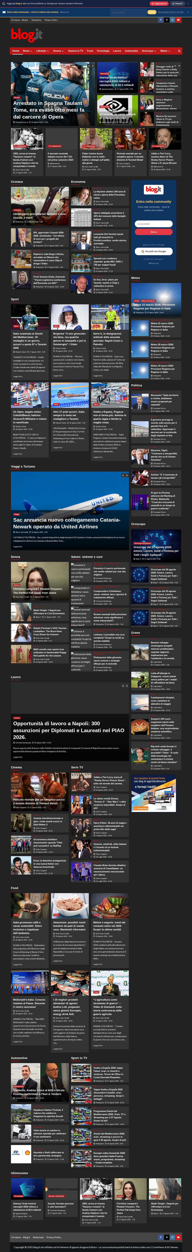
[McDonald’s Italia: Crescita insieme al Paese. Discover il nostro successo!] (30, 983)
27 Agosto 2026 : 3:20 (92, 169)
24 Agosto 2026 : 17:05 (55, 1159)
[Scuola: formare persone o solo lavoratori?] (61, 1189)
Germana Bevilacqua (103, 578)
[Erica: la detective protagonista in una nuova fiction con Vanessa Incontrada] (21, 865)
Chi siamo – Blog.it (19, 20)
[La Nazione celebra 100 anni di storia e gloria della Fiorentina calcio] (81, 196)
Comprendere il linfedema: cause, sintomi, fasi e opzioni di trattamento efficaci (110, 594)
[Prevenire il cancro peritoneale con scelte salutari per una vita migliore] (81, 572)
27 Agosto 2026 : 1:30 (161, 665)
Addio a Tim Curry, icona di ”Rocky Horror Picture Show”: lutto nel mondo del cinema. (110, 780)
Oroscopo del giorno (142, 543)
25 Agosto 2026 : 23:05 (104, 250)
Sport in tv (98, 1064)
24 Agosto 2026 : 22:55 (55, 1140)
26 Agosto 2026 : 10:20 (161, 484)
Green (136, 301)
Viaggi (16, 514)
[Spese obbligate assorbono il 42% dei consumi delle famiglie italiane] (81, 217)
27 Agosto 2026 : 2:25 (115, 1081)
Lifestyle (41, 51)
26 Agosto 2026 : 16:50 (104, 225)
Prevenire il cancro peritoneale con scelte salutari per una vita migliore (110, 571)
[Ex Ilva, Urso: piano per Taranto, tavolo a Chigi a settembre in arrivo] (81, 284)
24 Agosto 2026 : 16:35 (104, 1021)
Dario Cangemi (124, 163)
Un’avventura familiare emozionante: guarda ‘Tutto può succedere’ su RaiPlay (47, 842)
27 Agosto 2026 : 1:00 (55, 267)
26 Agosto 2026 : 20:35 (115, 1103)
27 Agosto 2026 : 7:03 (52, 617)
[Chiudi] (188, 3)
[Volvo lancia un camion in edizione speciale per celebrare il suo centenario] (21, 1134)
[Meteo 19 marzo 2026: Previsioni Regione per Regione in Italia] (140, 371)
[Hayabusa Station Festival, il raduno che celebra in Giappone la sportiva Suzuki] (21, 1113)
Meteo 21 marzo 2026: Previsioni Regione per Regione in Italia (163, 326)
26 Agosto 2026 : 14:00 (161, 738)
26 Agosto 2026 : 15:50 (24, 940)
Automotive (131, 51)
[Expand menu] (31, 51)
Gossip (159, 63)
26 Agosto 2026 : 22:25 (55, 287)
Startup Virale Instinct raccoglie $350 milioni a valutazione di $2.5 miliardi (116, 81)
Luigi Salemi (157, 662)
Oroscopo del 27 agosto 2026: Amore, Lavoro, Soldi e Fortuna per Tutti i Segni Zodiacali (156, 551)
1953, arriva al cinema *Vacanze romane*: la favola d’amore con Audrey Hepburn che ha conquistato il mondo (25, 159)
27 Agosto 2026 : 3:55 (161, 411)
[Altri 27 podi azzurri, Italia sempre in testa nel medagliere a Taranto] (70, 395)
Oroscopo (147, 51)
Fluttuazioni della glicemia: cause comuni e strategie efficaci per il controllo (108, 660)
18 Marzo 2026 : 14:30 (161, 378)
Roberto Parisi (21, 352)
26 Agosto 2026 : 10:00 (104, 936)
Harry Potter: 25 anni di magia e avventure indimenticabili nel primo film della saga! (110, 826)
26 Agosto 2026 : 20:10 (104, 790)
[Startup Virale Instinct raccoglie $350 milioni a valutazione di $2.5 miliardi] (27, 1189)
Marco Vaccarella (102, 201)
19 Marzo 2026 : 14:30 (161, 357)
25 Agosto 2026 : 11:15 (104, 292)
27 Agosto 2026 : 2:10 (127, 166)
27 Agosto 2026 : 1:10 (44, 641)
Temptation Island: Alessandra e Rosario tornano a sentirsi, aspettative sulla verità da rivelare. (167, 89)
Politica (154, 392)
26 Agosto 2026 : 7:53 (115, 624)
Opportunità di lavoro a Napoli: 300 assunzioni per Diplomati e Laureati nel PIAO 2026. (68, 730)
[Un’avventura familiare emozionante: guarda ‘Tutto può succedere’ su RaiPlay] (21, 844)
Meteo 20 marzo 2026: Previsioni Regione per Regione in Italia (163, 347)
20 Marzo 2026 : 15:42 (161, 336)
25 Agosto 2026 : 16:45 (55, 1120)
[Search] (179, 51)
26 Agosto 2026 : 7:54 (104, 604)
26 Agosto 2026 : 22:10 (64, 351)
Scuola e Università (56, 1196)
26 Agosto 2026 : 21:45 (162, 169)
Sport (16, 326)
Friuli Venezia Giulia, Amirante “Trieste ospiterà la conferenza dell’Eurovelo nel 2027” (49, 279)
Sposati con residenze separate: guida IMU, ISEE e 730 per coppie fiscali (108, 261)
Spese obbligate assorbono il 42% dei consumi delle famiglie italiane (110, 216)
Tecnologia (103, 51)
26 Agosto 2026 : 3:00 (115, 1166)
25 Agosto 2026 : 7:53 (104, 647)
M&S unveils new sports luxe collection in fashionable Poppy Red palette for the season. (49, 652)
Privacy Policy (51, 20)
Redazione (36, 20)
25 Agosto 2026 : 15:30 (64, 1021)
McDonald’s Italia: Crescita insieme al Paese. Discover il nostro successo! (29, 1003)
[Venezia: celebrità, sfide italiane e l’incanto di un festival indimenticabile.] (81, 849)
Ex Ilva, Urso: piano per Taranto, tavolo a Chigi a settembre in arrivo (106, 282)
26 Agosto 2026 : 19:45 (161, 689)
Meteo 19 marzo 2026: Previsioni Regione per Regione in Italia (163, 369)
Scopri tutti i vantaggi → (154, 259)
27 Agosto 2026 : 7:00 (35, 222)
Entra (154, 231)
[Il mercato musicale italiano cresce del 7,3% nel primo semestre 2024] (61, 139)
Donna (57, 51)
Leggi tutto (17, 376)
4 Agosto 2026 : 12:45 (104, 835)
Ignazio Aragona (108, 89)
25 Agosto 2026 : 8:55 (104, 814)
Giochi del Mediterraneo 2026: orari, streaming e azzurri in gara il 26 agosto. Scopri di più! (110, 1136)
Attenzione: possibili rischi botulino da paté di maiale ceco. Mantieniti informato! (69, 926)
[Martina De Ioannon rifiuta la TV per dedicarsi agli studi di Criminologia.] (147, 119)
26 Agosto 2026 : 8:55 (115, 1144)
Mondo (17, 84)
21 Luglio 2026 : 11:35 (104, 881)
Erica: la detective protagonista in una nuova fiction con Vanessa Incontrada (49, 863)
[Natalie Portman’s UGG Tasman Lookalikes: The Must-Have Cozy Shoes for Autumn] (21, 633)
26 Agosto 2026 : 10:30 (24, 429)
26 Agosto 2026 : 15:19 (42, 743)
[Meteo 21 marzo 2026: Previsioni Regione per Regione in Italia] (140, 328)
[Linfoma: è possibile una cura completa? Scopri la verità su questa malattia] (81, 638)
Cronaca (17, 210)
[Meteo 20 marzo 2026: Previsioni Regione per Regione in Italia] (140, 349)
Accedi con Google (155, 251)
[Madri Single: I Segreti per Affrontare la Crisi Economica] (21, 612)
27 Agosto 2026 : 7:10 (40, 597)
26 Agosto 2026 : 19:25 (44, 662)
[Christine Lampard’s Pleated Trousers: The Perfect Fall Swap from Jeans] (130, 1189)
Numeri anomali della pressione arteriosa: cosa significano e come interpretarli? (110, 617)
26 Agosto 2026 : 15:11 (64, 936)
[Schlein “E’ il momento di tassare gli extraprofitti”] (140, 478)
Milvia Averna (55, 163)
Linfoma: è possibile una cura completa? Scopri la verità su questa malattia (109, 637)
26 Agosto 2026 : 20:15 (44, 831)
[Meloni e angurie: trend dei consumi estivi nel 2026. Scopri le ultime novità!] (110, 905)
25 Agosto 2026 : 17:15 (104, 271)
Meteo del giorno (148, 301)
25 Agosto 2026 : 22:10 (24, 1014)
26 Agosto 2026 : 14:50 (115, 1124)
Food (90, 51)
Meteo (163, 51)
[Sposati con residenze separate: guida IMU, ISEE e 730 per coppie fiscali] (81, 263)
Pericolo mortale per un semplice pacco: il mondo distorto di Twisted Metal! (130, 156)
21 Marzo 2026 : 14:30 (155, 313)
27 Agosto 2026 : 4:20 (55, 246)
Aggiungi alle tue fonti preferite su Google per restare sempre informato (45, 3)
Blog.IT (38, 617)
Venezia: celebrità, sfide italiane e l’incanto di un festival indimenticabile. (110, 847)
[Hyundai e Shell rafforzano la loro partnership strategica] (21, 1154)
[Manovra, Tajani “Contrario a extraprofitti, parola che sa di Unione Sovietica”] (140, 457)
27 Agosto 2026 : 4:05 (37, 352)
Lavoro (117, 51)
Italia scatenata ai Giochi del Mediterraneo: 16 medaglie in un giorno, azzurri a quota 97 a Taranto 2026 (29, 340)
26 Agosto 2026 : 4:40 (77, 423)
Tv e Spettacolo (20, 146)
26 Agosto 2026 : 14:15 (161, 710)
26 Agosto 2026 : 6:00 (170, 583)
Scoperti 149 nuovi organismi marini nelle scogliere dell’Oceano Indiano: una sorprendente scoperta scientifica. (165, 725)
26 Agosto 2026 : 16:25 (104, 351)
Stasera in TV (75, 51)
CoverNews (158, 1247)
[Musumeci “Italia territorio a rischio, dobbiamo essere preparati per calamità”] (140, 402)
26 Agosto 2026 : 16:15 (161, 466)
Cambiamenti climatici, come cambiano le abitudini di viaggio (163, 700)
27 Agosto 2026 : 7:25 (125, 89)
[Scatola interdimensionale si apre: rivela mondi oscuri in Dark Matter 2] (21, 823)
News (26, 51)
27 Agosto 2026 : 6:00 (152, 559)
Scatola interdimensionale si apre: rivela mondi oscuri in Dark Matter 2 (48, 821)
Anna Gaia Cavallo (22, 170)
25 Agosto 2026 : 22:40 (104, 429)
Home (15, 51)
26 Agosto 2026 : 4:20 (40, 532)
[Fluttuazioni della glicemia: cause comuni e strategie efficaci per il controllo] (81, 661)
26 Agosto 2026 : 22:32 (104, 204)
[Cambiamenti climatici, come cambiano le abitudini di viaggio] (140, 702)
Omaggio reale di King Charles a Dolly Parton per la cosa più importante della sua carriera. (167, 72)
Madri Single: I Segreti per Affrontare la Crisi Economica (164, 1206)
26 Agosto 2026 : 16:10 (39, 122)
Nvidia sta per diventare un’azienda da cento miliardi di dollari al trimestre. (117, 114)
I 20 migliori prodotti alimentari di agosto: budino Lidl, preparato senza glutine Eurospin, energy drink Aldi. (67, 1006)
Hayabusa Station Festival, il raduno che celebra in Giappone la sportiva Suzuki (48, 1113)
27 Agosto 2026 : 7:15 (58, 1213)
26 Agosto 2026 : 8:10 (161, 769)
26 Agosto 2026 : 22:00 (161, 442)
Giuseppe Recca (22, 122)
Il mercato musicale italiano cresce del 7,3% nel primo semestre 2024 (60, 156)
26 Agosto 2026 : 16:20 (35, 1098)
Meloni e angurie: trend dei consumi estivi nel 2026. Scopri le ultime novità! (109, 926)
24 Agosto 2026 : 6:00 (170, 626)
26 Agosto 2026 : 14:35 (44, 852)
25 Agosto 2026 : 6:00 (170, 604)
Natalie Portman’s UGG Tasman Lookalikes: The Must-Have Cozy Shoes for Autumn (49, 631)
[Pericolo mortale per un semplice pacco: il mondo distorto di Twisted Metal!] (130, 139)
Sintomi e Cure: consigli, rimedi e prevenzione (107, 564)
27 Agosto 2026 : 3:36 (58, 166)
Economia (98, 188)
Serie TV (97, 774)
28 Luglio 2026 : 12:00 (104, 857)
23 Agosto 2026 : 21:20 (44, 873)
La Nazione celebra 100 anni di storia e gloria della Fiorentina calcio (109, 194)
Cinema (121, 146)
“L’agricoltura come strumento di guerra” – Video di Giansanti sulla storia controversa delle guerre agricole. (107, 1006)
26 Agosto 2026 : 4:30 (161, 515)
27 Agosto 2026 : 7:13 (24, 173)
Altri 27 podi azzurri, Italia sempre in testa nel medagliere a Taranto (68, 415)
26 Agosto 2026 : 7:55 (104, 581)
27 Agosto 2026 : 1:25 (125, 122)
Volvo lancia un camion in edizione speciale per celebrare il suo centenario (49, 1133)
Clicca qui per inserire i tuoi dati (170, 12)
